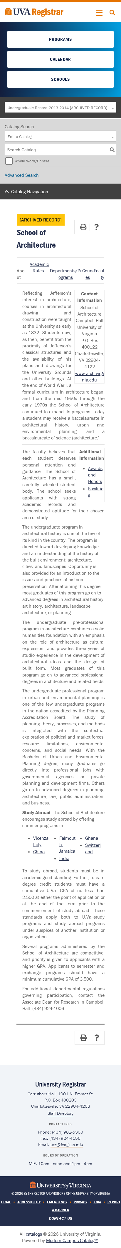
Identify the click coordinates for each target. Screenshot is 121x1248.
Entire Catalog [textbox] (20, 136)
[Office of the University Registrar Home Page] (34, 11)
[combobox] (60, 107)
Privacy (80, 1202)
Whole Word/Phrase (31, 161)
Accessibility (29, 1202)
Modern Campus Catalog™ (72, 1240)
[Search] (112, 149)
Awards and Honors (95, 474)
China (39, 851)
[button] (99, 13)
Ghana (91, 838)
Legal (6, 1202)
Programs (60, 39)
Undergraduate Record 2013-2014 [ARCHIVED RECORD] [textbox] (57, 107)
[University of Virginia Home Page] (60, 1184)
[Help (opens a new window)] (96, 227)
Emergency (57, 1202)
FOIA (97, 1202)
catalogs (34, 1234)
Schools (60, 79)
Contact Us (60, 1218)
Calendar (60, 59)
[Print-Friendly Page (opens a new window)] (83, 227)
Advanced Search (22, 175)
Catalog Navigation (29, 191)
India (64, 858)
